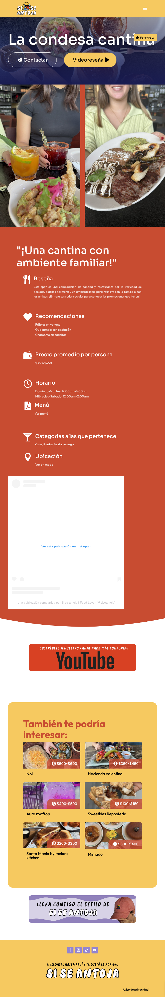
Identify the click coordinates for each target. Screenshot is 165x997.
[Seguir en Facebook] (70, 950)
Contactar (35, 60)
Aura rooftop (38, 813)
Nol (29, 773)
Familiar (48, 444)
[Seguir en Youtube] (95, 950)
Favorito (147, 37)
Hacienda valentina (105, 773)
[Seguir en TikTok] (86, 950)
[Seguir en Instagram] (78, 950)
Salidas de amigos (64, 444)
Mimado (95, 854)
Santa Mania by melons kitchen (47, 855)
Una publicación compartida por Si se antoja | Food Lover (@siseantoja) (66, 602)
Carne (38, 444)
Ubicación (49, 456)
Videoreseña (88, 60)
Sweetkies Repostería (107, 813)
